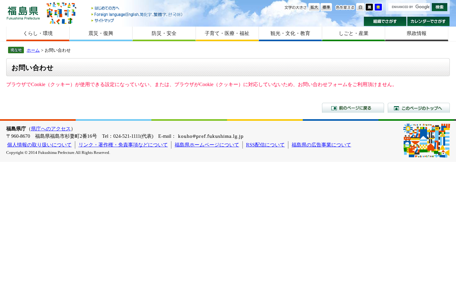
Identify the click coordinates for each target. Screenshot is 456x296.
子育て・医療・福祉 (227, 33)
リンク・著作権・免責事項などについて (123, 144)
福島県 (23, 13)
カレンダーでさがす (428, 21)
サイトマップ (137, 20)
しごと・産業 (354, 33)
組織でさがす (385, 21)
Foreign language (137, 14)
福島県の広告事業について (321, 144)
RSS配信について (265, 144)
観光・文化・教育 (290, 33)
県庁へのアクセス (51, 128)
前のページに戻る (353, 108)
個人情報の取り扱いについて (39, 144)
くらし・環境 (38, 33)
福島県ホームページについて (207, 144)
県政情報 (417, 33)
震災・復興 (100, 33)
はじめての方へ (137, 8)
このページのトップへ (419, 108)
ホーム (33, 50)
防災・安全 (164, 33)
